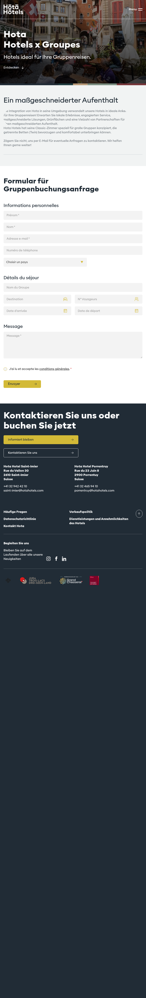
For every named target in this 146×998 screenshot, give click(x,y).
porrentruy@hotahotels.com (94, 490)
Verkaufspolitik (81, 511)
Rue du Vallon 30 (16, 470)
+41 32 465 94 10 (86, 486)
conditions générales (54, 368)
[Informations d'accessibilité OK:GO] (8, 580)
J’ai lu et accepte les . (40, 368)
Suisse (8, 479)
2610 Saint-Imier (16, 474)
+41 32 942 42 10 (15, 486)
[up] (139, 514)
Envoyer (14, 384)
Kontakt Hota (14, 526)
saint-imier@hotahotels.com (23, 490)
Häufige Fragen (15, 511)
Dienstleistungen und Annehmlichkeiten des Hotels (98, 521)
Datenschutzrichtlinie (20, 518)
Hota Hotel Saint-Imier (21, 466)
